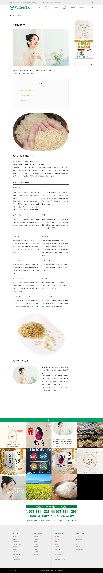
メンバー (78, 541)
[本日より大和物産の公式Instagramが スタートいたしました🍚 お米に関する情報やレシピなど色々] (64, 487)
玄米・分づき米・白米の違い (20, 552)
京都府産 (36, 536)
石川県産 (36, 549)
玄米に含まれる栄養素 (26, 95)
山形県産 (36, 544)
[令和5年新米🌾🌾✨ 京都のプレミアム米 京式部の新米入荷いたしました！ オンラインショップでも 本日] (39, 435)
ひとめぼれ (57, 539)
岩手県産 (36, 541)
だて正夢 (57, 546)
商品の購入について (80, 546)
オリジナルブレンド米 (60, 559)
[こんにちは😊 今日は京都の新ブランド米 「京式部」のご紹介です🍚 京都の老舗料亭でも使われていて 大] (64, 461)
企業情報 (73, 7)
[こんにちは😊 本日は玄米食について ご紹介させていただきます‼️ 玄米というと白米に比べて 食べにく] (64, 435)
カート (77, 544)
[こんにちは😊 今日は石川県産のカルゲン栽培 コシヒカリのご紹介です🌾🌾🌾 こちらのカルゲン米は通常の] (13, 461)
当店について (16, 541)
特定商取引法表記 (80, 549)
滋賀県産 (36, 552)
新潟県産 (36, 546)
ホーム (39, 7)
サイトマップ (16, 539)
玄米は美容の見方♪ (17, 554)
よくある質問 (17, 559)
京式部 (56, 557)
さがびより (57, 552)
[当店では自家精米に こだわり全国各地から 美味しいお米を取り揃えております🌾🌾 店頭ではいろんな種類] (39, 461)
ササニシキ (57, 549)
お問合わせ (81, 7)
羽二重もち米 (58, 554)
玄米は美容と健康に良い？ (27, 90)
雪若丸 (56, 544)
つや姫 (56, 541)
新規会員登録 (79, 539)
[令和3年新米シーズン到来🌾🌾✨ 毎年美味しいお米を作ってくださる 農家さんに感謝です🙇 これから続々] (39, 487)
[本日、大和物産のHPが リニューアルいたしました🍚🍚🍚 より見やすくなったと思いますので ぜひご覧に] (13, 487)
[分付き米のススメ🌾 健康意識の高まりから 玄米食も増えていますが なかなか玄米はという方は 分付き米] (13, 435)
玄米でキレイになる (25, 100)
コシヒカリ (57, 536)
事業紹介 (56, 7)
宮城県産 (36, 539)
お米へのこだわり (48, 7)
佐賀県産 (36, 554)
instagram (52, 420)
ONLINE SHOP (65, 7)
